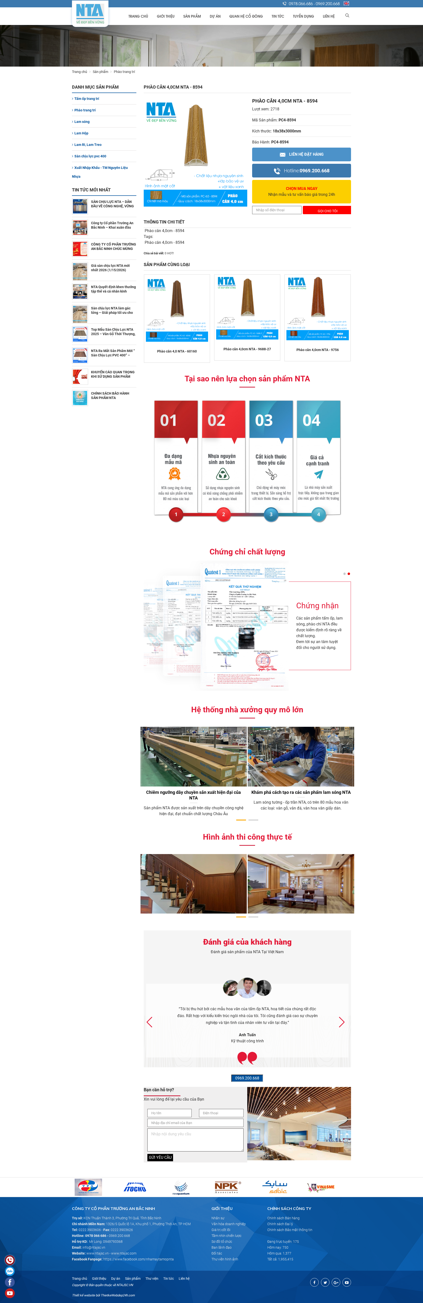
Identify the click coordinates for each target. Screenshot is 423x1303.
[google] (336, 1282)
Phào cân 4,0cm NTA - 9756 (317, 350)
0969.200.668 (328, 3)
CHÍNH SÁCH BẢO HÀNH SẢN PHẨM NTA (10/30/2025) (110, 397)
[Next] (357, 763)
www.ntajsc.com (123, 1253)
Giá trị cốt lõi (221, 1230)
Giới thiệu (166, 16)
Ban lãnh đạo (222, 1247)
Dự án (215, 16)
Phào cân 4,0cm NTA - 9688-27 (247, 349)
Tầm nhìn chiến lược (226, 1236)
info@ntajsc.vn (93, 1247)
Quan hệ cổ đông (246, 16)
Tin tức (278, 16)
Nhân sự (218, 1218)
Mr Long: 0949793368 (106, 1242)
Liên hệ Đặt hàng (306, 154)
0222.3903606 (90, 1230)
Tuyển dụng (303, 16)
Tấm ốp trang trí (86, 99)
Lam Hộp (81, 133)
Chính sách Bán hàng (283, 1218)
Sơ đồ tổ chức (222, 1242)
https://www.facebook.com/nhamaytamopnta (138, 1259)
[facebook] (314, 1282)
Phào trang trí (85, 110)
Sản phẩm (192, 16)
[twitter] (325, 1282)
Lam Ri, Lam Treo (88, 145)
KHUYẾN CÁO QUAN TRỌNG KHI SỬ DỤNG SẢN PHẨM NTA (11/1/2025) (113, 376)
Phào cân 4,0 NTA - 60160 (177, 351)
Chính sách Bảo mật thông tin (289, 1230)
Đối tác (217, 1253)
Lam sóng (82, 122)
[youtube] (346, 1282)
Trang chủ (138, 16)
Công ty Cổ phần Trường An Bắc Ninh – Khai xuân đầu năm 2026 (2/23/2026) (112, 227)
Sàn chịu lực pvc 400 (90, 156)
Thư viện (151, 1278)
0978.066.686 (301, 3)
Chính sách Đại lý (280, 1224)
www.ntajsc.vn (97, 1253)
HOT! (170, 253)
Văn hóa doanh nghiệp (229, 1224)
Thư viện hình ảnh (225, 1259)
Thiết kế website (83, 1295)
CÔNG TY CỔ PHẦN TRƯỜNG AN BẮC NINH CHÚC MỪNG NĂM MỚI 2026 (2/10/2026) (113, 248)
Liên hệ (329, 16)
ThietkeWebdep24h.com (118, 1295)
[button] (344, 574)
